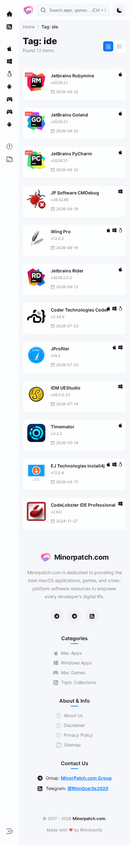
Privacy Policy (78, 735)
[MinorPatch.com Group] (74, 616)
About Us (73, 715)
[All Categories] (9, 159)
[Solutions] (9, 146)
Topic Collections (78, 682)
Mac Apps (71, 653)
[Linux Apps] (9, 74)
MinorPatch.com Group (86, 778)
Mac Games (73, 672)
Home (29, 26)
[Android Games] (9, 124)
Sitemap (72, 744)
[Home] (9, 14)
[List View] (120, 46)
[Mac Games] (9, 99)
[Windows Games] (9, 112)
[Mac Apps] (9, 49)
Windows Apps (76, 662)
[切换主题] (119, 10)
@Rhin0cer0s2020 (88, 788)
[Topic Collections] (9, 27)
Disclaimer (74, 725)
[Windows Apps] (9, 61)
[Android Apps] (9, 86)
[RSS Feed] (92, 616)
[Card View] (108, 46)
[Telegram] (56, 616)
